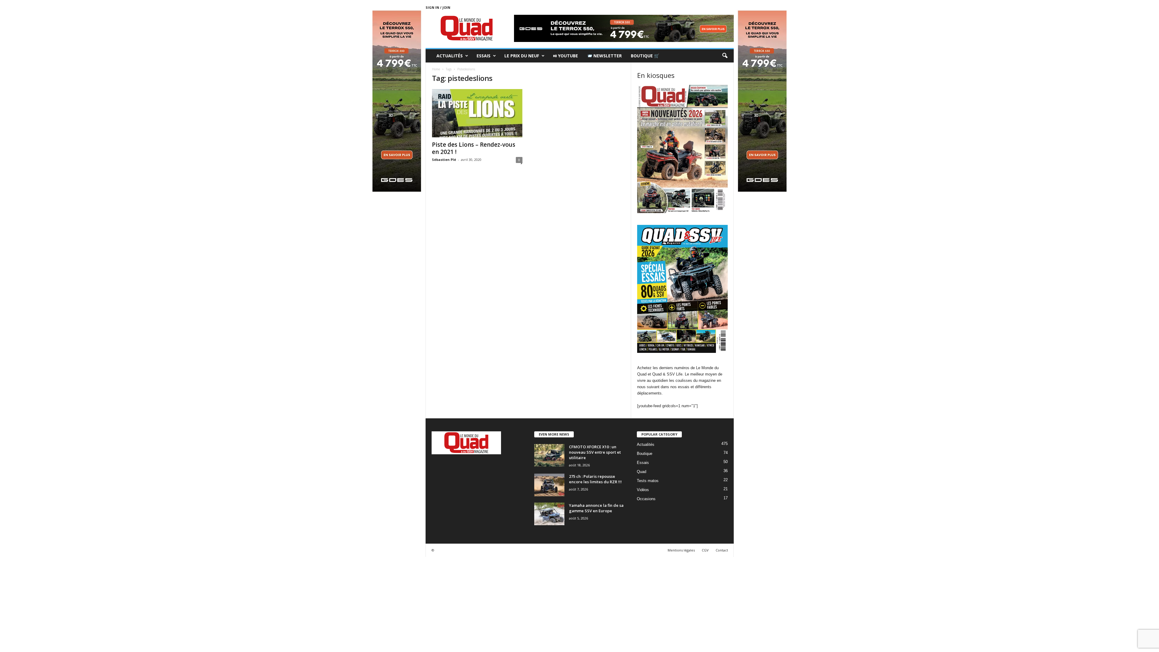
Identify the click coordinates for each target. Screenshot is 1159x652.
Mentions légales (681, 550)
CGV (705, 550)
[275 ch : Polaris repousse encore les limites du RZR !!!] (549, 485)
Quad (641, 471)
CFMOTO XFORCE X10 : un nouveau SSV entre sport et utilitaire (595, 452)
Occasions (646, 499)
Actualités (449, 56)
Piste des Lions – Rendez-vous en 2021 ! (473, 148)
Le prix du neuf (521, 56)
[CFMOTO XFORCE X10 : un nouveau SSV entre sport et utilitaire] (549, 455)
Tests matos (648, 480)
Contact (722, 550)
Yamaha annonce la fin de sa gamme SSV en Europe (596, 508)
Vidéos (643, 489)
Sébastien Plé (444, 159)
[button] (724, 55)
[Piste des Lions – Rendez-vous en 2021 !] (477, 113)
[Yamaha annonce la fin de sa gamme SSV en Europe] (549, 514)
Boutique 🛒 (645, 56)
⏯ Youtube (565, 56)
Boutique (644, 453)
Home (436, 69)
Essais (483, 56)
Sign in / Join (438, 7)
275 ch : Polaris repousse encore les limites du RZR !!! (595, 479)
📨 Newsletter (604, 56)
